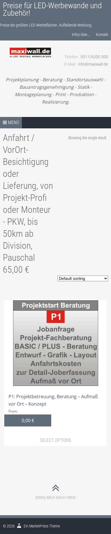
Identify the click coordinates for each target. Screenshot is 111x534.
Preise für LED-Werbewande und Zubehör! (52, 9)
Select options (55, 440)
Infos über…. (81, 34)
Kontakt (102, 34)
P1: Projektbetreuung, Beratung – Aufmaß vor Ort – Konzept (53, 408)
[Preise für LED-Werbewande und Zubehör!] (30, 46)
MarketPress (38, 526)
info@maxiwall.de (93, 64)
